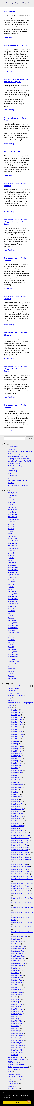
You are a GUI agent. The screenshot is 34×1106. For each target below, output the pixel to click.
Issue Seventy (16, 944)
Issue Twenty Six (17, 1047)
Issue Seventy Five (17, 949)
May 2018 (11, 529)
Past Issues (11, 468)
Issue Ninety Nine (17, 816)
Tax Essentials (12, 1086)
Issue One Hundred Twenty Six (21, 922)
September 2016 (13, 575)
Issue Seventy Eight (18, 946)
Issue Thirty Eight (17, 1004)
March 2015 (11, 618)
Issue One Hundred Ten (19, 869)
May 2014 (11, 642)
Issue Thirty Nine (17, 1011)
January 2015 (12, 623)
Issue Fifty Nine (16, 753)
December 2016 (13, 567)
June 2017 (11, 555)
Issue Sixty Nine (16, 982)
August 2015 (12, 606)
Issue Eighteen (16, 712)
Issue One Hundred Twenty (20, 891)
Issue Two (14, 1055)
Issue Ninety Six (16, 823)
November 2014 (13, 628)
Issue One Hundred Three (20, 886)
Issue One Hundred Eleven (20, 838)
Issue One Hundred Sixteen (20, 867)
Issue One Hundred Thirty (20, 874)
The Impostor (9, 11)
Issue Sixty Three (17, 992)
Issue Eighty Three (17, 734)
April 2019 (11, 505)
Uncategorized (12, 1088)
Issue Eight (15, 710)
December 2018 (13, 512)
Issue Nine (15, 799)
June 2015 (11, 611)
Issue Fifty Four (16, 751)
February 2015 (12, 620)
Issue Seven (15, 939)
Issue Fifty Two (16, 765)
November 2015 (13, 599)
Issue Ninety (15, 806)
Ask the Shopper (13, 688)
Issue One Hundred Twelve (20, 888)
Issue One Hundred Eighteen (21, 835)
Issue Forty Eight (17, 770)
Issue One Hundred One (19, 855)
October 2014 (12, 630)
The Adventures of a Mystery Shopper (15, 184)
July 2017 (11, 553)
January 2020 (12, 493)
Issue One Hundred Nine (19, 850)
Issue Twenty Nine (17, 1040)
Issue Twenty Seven (18, 1045)
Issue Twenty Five (17, 1035)
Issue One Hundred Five (19, 842)
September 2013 (13, 661)
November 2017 (13, 543)
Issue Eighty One (17, 727)
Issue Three (15, 1026)
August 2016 (12, 577)
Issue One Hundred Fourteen (21, 847)
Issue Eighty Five (17, 719)
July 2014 (11, 637)
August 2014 (12, 635)
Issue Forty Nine (16, 775)
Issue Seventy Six (17, 961)
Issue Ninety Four (17, 814)
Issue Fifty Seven (17, 758)
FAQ (9, 698)
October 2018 (12, 517)
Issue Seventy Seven (18, 958)
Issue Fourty (15, 794)
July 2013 (11, 666)
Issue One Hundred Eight (19, 833)
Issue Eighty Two (17, 736)
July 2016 (11, 579)
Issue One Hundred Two (19, 936)
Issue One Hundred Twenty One (22, 912)
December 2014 (13, 625)
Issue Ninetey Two (17, 804)
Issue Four (14, 789)
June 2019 (11, 502)
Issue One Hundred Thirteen (20, 871)
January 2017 (12, 565)
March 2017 (11, 560)
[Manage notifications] (28, 1101)
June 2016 (11, 582)
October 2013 (12, 659)
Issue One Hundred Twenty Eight (22, 893)
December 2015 (13, 596)
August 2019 (12, 497)
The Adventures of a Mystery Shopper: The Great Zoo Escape (15, 368)
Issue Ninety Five (17, 811)
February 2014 (12, 649)
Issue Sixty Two (16, 994)
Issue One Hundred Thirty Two (21, 883)
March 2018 (11, 534)
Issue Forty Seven (17, 780)
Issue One (14, 828)
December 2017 (13, 541)
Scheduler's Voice (14, 1074)
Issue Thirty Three (17, 1021)
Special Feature (13, 1084)
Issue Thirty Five (16, 1006)
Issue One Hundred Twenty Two (22, 932)
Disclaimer (11, 449)
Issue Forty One (16, 777)
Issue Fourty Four (17, 797)
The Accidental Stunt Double (15, 45)
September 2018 (13, 519)
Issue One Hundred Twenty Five (22, 898)
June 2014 (11, 640)
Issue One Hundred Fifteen (20, 840)
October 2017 (12, 546)
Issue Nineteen (16, 802)
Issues (10, 707)
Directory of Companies (15, 695)
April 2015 (11, 616)
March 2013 (11, 676)
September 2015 (13, 604)
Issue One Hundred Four (19, 845)
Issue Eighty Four (17, 722)
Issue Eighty (15, 715)
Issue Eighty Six (16, 732)
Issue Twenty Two (17, 1052)
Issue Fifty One (16, 756)
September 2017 (13, 548)
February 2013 (12, 678)
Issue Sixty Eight (16, 975)
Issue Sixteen (15, 970)
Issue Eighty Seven (17, 729)
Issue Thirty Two (16, 1023)
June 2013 (11, 669)
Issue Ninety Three (17, 826)
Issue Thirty (15, 1002)
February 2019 (12, 507)
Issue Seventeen (17, 941)
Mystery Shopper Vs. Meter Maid (15, 119)
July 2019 (11, 500)
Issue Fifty (14, 744)
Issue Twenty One (17, 1043)
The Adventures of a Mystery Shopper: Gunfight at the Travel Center (17, 221)
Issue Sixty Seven (17, 987)
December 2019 (13, 495)
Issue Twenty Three (17, 1050)
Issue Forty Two (16, 787)
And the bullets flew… (13, 151)
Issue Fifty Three (16, 763)
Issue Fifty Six (16, 761)
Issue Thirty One (16, 1014)
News (9, 1071)
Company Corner (13, 693)
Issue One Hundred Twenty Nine (22, 908)
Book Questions (13, 446)
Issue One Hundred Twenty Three (22, 927)
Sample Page (12, 475)
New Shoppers (13, 1069)
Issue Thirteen (16, 999)
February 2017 (12, 563)
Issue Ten (14, 997)
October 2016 (12, 572)
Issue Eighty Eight (17, 717)
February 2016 (12, 591)
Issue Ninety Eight (17, 809)
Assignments (12, 691)
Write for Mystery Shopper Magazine (20, 485)
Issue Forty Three (17, 785)
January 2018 (12, 538)
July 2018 (11, 524)
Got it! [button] (17, 1102)
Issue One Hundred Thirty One (21, 876)
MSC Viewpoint (13, 1062)
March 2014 (11, 647)
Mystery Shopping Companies (18, 1067)
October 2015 (12, 601)
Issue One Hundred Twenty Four (22, 903)
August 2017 (12, 550)
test (9, 478)
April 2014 (11, 644)
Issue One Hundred (17, 830)
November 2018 (13, 514)
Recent (10, 473)
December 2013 (13, 654)
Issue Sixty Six (16, 990)
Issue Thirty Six (16, 1018)
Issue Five (14, 768)
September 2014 (13, 632)
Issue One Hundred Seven (20, 857)
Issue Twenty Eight (17, 1033)
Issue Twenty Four (17, 1038)
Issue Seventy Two (17, 965)
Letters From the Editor (15, 1057)
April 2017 (11, 558)
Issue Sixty (15, 973)
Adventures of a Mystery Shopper (19, 686)
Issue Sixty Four (16, 980)
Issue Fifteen (15, 741)
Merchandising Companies (17, 1059)
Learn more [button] (7, 1098)
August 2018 (12, 522)
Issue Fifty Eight (16, 746)
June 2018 (11, 526)
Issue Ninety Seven (17, 821)
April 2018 (11, 531)
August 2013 (12, 664)
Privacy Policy (12, 471)
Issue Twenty (15, 1031)
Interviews (11, 700)
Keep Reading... (9, 37)
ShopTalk (11, 1081)
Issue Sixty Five (16, 977)
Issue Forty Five (16, 772)
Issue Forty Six (16, 782)
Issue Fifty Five (16, 748)
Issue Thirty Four (17, 1009)
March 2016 (11, 589)
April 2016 (11, 587)
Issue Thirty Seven (17, 1016)
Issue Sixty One (16, 985)
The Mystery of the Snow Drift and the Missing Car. (16, 80)
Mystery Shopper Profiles (16, 1064)
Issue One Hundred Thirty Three (22, 879)
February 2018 (12, 536)
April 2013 (11, 673)
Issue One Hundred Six (19, 864)
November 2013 (13, 657)
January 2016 (12, 594)
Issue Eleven (15, 739)
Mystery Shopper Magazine (17, 466)
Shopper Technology (14, 1079)
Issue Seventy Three (18, 963)
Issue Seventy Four (17, 951)
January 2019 (12, 509)
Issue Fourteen (16, 792)
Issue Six (14, 968)
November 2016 (13, 570)
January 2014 (12, 652)
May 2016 (11, 584)
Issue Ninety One (17, 818)
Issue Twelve (15, 1028)
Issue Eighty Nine (17, 724)
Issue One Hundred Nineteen (21, 852)
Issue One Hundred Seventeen (21, 859)
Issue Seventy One (17, 956)
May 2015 (11, 613)
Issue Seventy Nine (17, 953)
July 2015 (11, 608)
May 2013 (11, 671)
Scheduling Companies (15, 1076)
